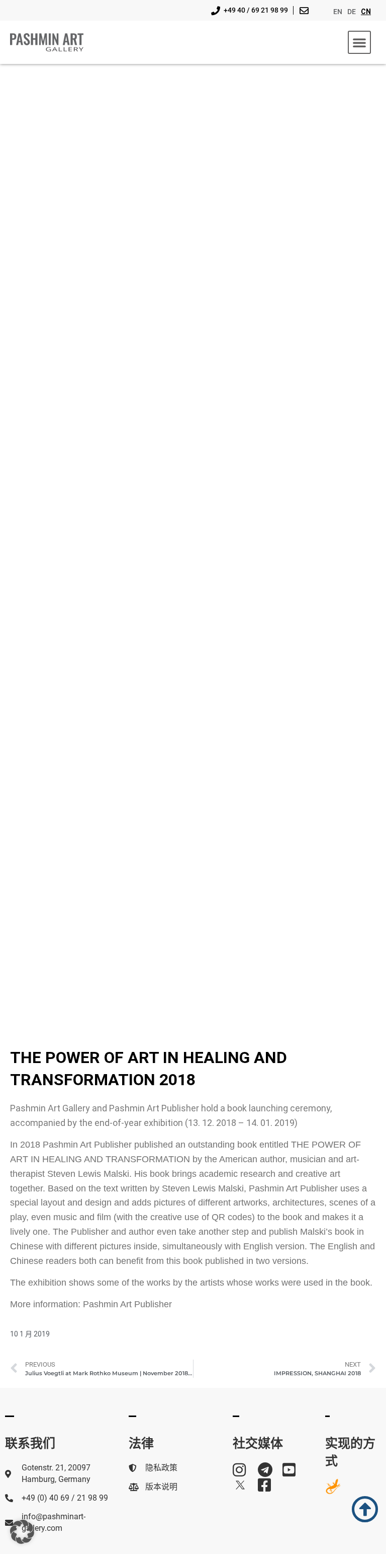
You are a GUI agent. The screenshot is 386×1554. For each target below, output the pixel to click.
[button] (359, 42)
